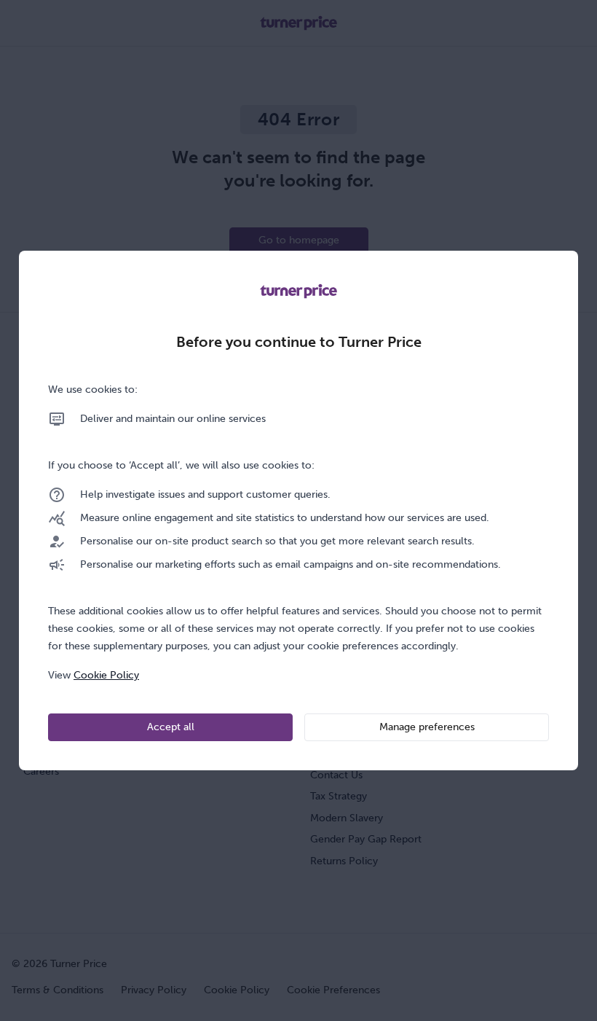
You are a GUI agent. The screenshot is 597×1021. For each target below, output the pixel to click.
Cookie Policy (106, 675)
